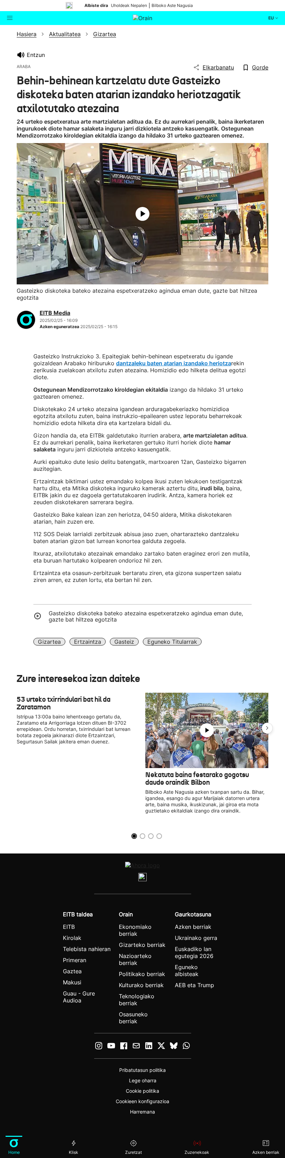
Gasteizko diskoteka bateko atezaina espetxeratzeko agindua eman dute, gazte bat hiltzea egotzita (146, 616)
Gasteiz (124, 641)
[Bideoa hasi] (142, 214)
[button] (267, 728)
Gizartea (49, 641)
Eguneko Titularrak (172, 641)
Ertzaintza (87, 641)
